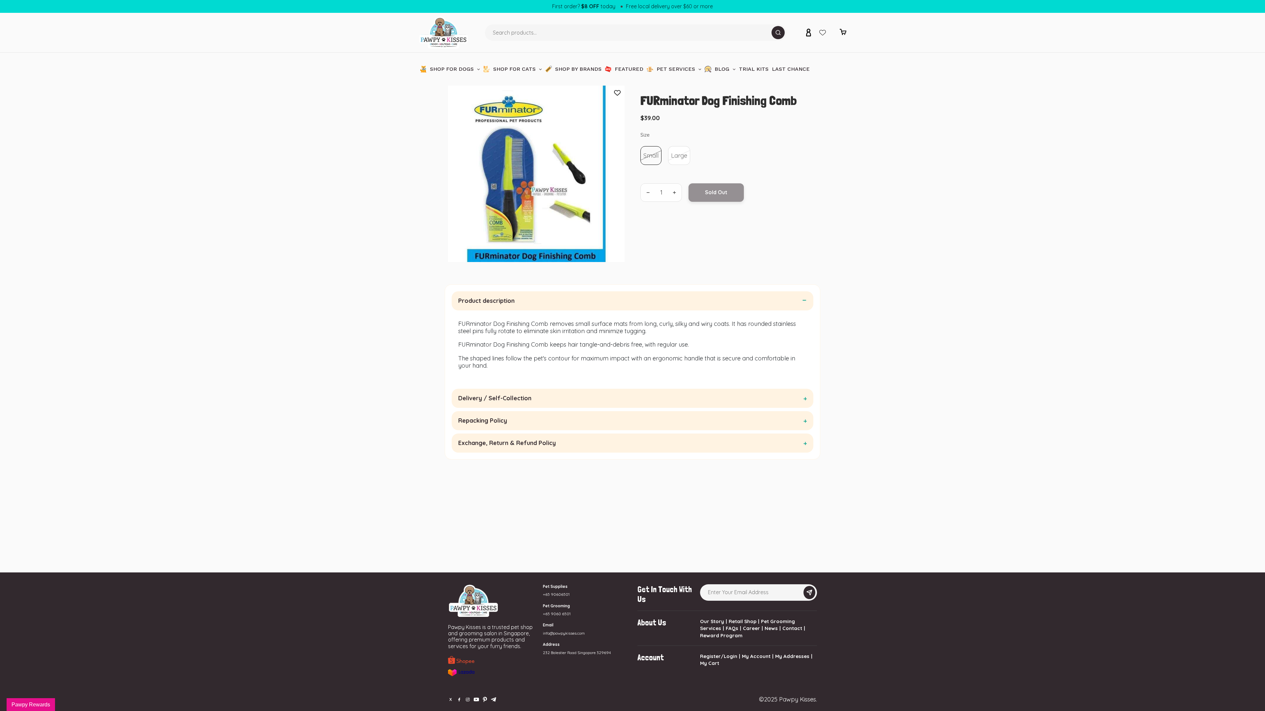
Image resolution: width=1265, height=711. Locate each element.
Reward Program (721, 635)
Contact (792, 628)
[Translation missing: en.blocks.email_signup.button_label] (809, 592)
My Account (756, 656)
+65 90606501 (556, 594)
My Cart (709, 663)
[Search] (778, 32)
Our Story (712, 621)
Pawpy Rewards (31, 704)
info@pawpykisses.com (564, 633)
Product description (486, 300)
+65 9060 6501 (557, 613)
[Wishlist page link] (822, 32)
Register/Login (718, 656)
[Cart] (843, 34)
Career (751, 628)
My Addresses (792, 656)
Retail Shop (742, 621)
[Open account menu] (808, 32)
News (771, 628)
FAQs (732, 628)
